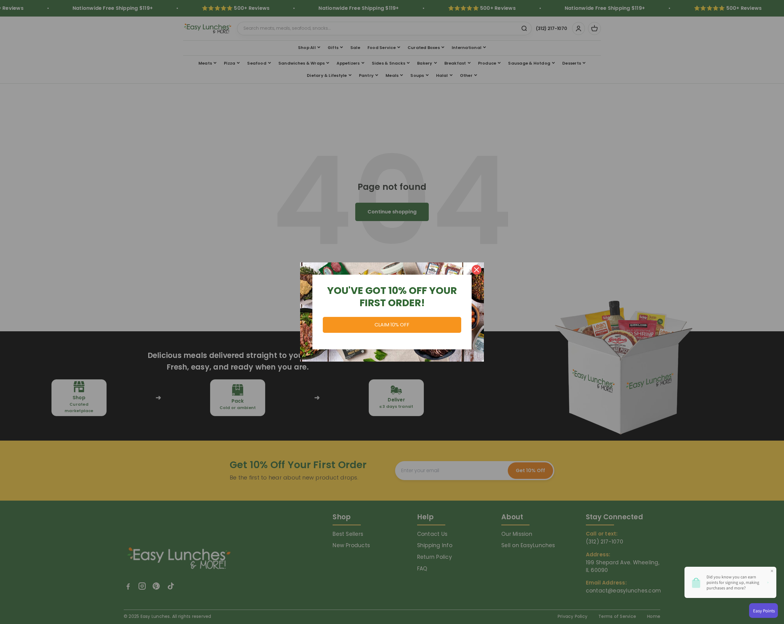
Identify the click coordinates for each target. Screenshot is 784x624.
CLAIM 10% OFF (392, 324)
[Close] (476, 269)
